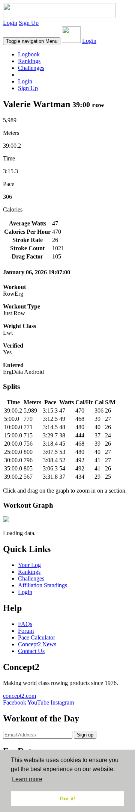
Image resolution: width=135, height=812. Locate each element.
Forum (26, 631)
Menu (31, 41)
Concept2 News (37, 644)
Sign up (85, 735)
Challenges (31, 68)
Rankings (29, 61)
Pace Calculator (36, 637)
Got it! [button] (68, 798)
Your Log (29, 565)
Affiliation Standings (42, 585)
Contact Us (31, 651)
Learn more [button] (27, 779)
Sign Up (29, 23)
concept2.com (19, 696)
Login (10, 23)
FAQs (25, 624)
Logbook (29, 54)
